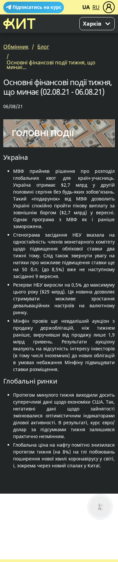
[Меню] (109, 7)
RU (96, 7)
